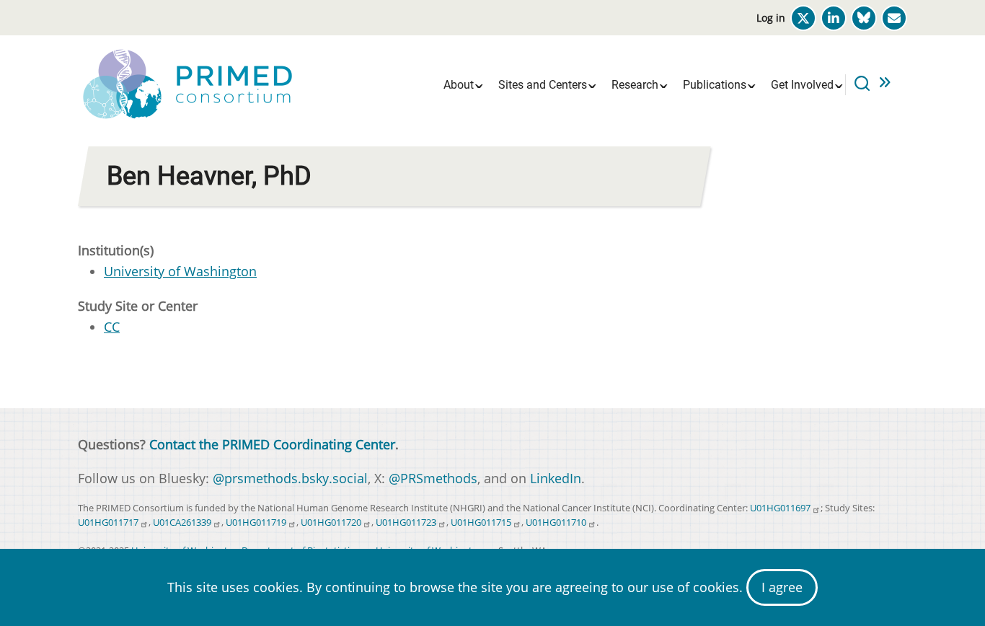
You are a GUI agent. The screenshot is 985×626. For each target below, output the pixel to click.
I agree (782, 587)
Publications (714, 85)
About (458, 85)
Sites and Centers (542, 85)
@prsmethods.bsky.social (290, 478)
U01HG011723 (406, 522)
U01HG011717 (108, 522)
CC (112, 326)
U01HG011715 (481, 522)
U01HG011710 (556, 522)
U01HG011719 (256, 522)
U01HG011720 (331, 522)
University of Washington (180, 271)
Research (634, 85)
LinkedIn (555, 478)
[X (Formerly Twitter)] (803, 18)
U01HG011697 (780, 508)
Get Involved (802, 85)
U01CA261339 (182, 522)
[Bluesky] (864, 18)
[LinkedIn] (834, 18)
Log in (770, 18)
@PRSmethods (433, 478)
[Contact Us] (894, 18)
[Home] (186, 83)
